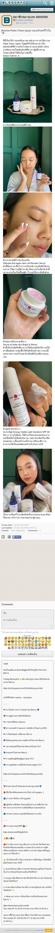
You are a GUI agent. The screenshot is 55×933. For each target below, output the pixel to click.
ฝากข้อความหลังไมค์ (24, 20)
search (45, 3)
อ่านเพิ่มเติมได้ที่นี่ (39, 930)
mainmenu (51, 3)
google (9, 537)
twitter (3, 537)
